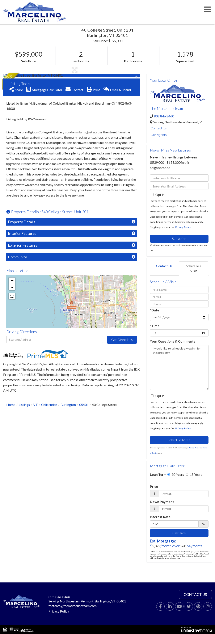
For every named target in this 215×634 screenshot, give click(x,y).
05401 (84, 405)
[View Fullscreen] (12, 296)
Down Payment (162, 502)
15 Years (195, 474)
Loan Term (158, 474)
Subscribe (179, 239)
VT (35, 405)
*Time (154, 326)
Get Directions (122, 340)
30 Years (177, 474)
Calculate (179, 533)
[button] (19, 75)
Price (154, 486)
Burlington (68, 405)
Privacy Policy (182, 227)
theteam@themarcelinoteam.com (73, 606)
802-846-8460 (59, 597)
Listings (24, 405)
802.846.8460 (164, 116)
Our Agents (159, 135)
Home (10, 405)
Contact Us (159, 128)
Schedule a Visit (193, 268)
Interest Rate (160, 517)
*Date (154, 310)
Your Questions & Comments (172, 341)
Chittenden (49, 405)
